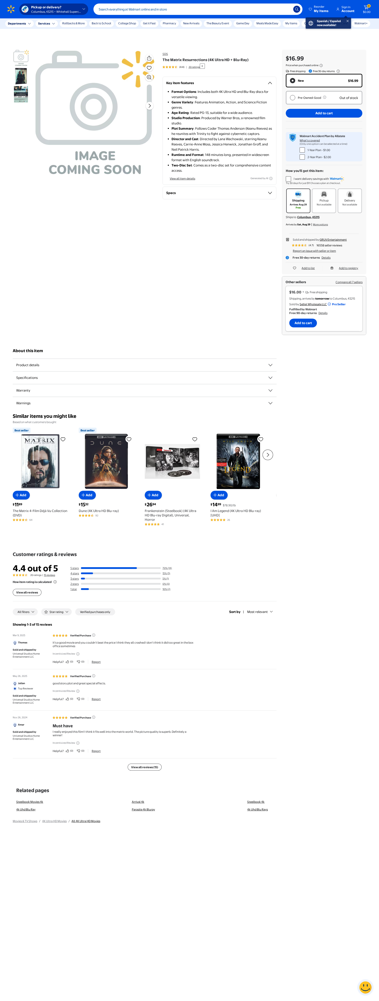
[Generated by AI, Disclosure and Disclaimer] (271, 178)
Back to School (101, 23)
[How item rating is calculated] (55, 582)
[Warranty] (270, 390)
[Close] (81, 23)
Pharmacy (169, 23)
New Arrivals (191, 23)
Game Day (242, 23)
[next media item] (150, 106)
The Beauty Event (217, 23)
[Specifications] (270, 377)
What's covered (310, 140)
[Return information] (337, 71)
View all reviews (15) (144, 767)
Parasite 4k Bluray (143, 809)
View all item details (182, 178)
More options (320, 224)
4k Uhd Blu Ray (26, 809)
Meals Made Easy (267, 23)
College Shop (127, 23)
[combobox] (197, 9)
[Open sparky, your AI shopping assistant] (365, 987)
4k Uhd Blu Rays (257, 809)
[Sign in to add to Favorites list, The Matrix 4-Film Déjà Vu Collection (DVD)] (62, 438)
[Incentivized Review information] (78, 654)
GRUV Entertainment (333, 239)
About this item (28, 350)
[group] (181, 67)
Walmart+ (361, 23)
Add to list (308, 268)
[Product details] (270, 365)
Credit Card (340, 23)
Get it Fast (149, 23)
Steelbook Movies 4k (29, 801)
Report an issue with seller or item (314, 250)
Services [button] (44, 23)
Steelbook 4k (256, 801)
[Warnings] (270, 403)
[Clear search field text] (286, 9)
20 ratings (194, 67)
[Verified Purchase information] (93, 635)
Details (326, 257)
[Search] (296, 9)
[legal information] (321, 65)
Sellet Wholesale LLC (313, 304)
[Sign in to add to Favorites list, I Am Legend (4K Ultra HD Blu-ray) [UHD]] (260, 438)
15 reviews (49, 575)
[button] (319, 9)
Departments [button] (17, 23)
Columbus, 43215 (308, 217)
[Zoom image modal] (149, 77)
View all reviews (27, 592)
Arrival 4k (138, 801)
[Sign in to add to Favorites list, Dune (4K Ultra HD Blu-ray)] (128, 438)
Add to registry (348, 268)
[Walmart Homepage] (11, 9)
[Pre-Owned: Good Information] (324, 97)
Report (96, 662)
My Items (291, 23)
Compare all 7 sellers (349, 282)
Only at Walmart (314, 23)
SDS (165, 54)
